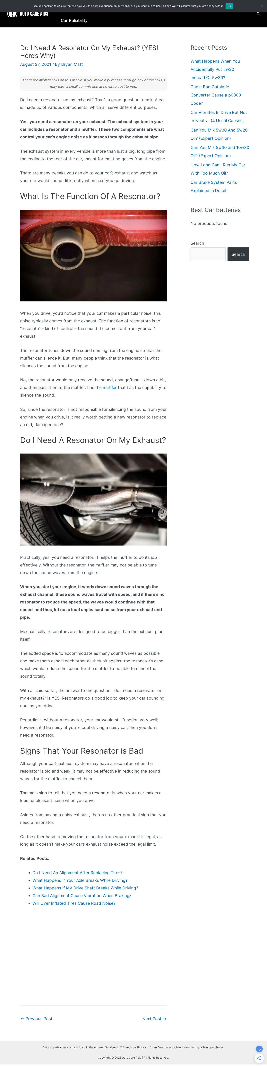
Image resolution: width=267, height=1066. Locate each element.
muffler (110, 387)
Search (197, 243)
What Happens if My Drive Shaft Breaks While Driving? (85, 888)
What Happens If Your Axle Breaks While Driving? (80, 880)
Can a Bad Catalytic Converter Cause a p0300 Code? (216, 95)
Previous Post (36, 1018)
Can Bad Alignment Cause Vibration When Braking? (82, 895)
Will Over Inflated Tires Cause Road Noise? (74, 903)
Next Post (154, 1018)
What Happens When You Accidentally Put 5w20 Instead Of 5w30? (215, 69)
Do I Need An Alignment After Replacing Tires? (77, 872)
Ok (229, 5)
